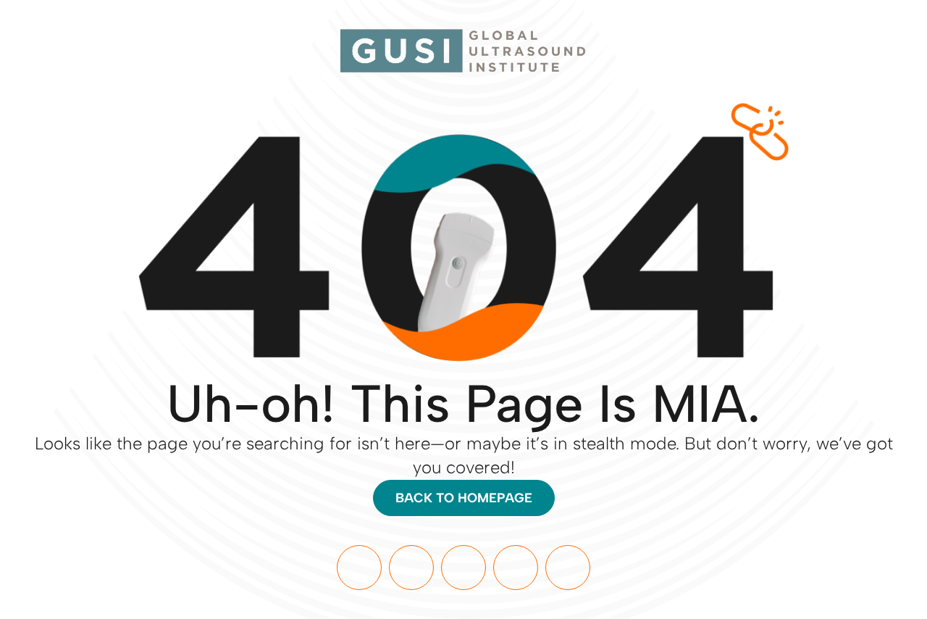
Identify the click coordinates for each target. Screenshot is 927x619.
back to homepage (463, 498)
